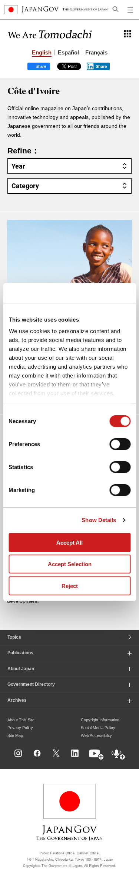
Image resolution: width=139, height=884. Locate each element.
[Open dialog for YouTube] (96, 755)
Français (96, 52)
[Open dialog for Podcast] (119, 755)
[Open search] (115, 9)
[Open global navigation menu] (130, 9)
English (42, 52)
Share (101, 66)
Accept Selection (70, 564)
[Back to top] (131, 761)
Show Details (99, 520)
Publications (20, 652)
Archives (17, 700)
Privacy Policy (20, 727)
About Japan (20, 668)
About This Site (20, 720)
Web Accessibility (96, 735)
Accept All (69, 542)
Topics (14, 637)
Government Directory (31, 684)
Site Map (15, 735)
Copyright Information (100, 720)
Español (68, 52)
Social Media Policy (98, 727)
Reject (70, 585)
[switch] (119, 444)
